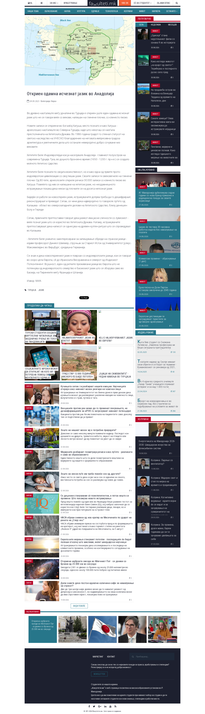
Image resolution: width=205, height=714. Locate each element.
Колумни (128, 11)
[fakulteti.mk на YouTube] (110, 706)
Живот (142, 11)
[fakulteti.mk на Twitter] (94, 706)
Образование (51, 11)
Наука (67, 11)
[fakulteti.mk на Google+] (99, 706)
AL (31, 3)
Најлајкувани (32, 612)
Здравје (95, 11)
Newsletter (99, 674)
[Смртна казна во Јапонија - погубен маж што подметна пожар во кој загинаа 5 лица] (102, 629)
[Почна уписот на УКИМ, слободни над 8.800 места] (72, 629)
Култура (81, 11)
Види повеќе (79, 606)
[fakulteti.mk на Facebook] (89, 706)
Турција (32, 290)
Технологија (111, 11)
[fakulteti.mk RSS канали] (115, 706)
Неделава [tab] (156, 25)
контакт (111, 656)
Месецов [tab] (172, 25)
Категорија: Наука (48, 101)
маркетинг (98, 656)
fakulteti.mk (42, 661)
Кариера (156, 11)
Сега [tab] (141, 25)
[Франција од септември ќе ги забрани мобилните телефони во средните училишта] (162, 629)
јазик (41, 290)
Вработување (70, 3)
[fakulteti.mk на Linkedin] (105, 706)
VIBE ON (125, 3)
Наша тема (33, 11)
